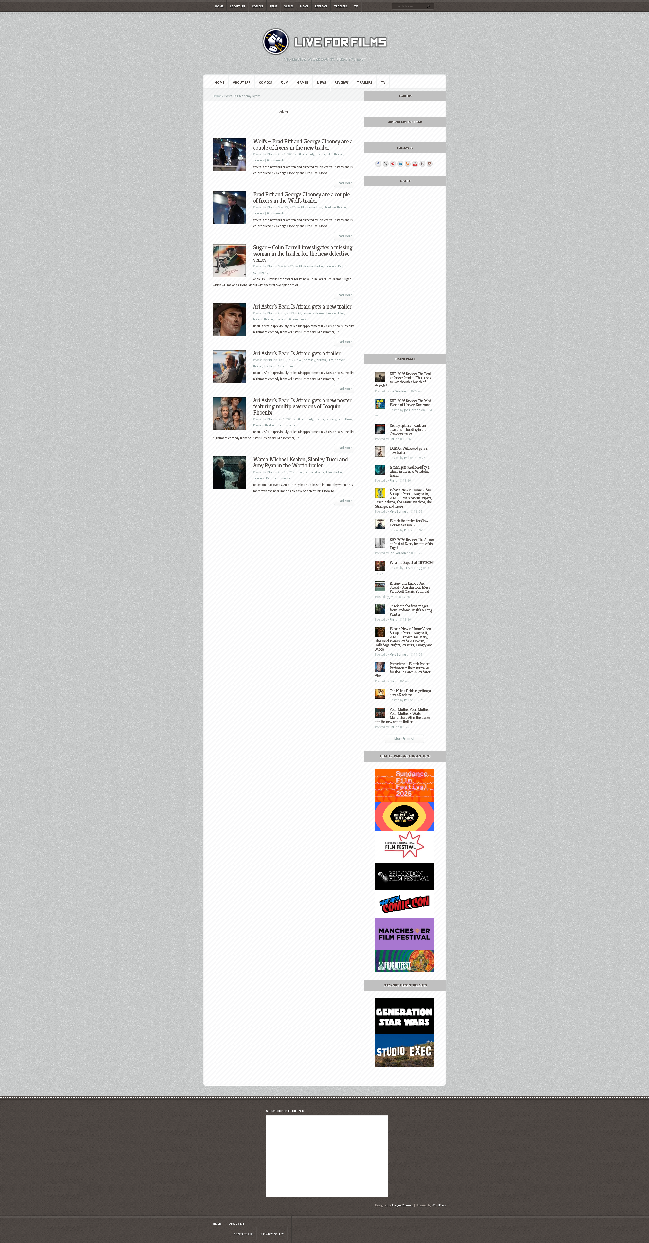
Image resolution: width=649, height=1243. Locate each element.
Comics (257, 6)
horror (258, 319)
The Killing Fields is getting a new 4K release (410, 692)
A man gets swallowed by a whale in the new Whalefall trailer (409, 471)
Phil (270, 154)
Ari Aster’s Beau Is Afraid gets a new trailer (302, 306)
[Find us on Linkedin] (400, 164)
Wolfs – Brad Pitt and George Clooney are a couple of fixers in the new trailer (302, 144)
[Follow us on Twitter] (386, 164)
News (304, 6)
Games (289, 6)
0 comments (276, 160)
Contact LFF (243, 1234)
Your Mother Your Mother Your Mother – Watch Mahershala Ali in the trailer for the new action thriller (402, 715)
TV (356, 6)
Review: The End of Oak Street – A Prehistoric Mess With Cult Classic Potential (410, 587)
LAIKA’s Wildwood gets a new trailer (408, 450)
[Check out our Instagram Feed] (430, 164)
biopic (309, 472)
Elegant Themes (402, 1205)
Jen (392, 597)
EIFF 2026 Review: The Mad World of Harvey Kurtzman (410, 402)
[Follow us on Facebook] (378, 164)
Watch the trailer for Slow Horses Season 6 (409, 523)
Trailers (341, 6)
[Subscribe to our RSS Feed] (408, 164)
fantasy (331, 313)
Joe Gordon (398, 391)
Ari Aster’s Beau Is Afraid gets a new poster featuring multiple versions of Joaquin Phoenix (302, 406)
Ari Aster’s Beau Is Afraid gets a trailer (297, 353)
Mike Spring (398, 511)
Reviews (321, 6)
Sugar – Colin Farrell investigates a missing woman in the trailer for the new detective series (302, 253)
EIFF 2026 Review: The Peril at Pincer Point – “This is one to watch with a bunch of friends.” (403, 380)
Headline (330, 207)
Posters (258, 425)
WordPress (439, 1205)
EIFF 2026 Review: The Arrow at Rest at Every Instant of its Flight (412, 543)
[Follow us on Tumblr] (422, 164)
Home (219, 6)
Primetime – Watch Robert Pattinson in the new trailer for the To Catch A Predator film (402, 670)
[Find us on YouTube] (415, 164)
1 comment (286, 366)
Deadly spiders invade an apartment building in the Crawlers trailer (408, 429)
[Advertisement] (283, 122)
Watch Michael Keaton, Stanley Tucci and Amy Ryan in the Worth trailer (300, 462)
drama (320, 154)
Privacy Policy (272, 1234)
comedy (308, 154)
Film (273, 6)
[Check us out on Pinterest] (393, 164)
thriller (338, 154)
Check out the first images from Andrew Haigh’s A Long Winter (411, 610)
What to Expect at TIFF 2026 (411, 562)
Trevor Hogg (413, 568)
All (300, 154)
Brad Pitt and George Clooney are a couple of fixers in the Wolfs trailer (301, 197)
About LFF (237, 6)
